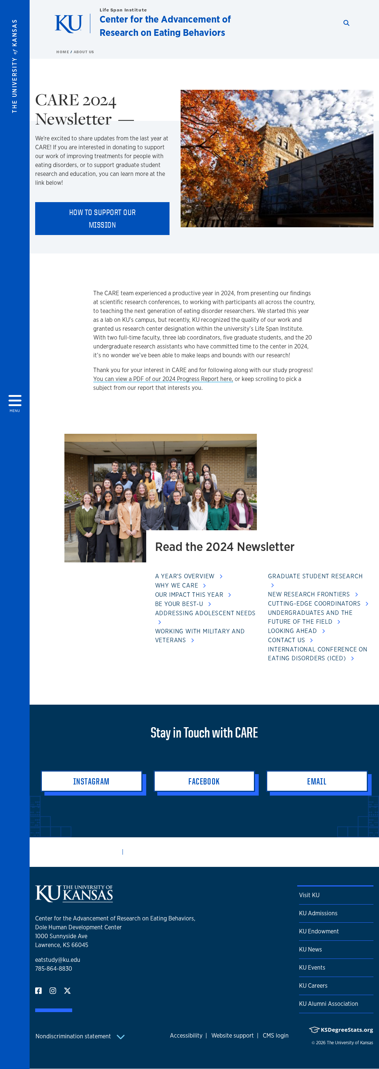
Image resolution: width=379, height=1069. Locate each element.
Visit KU (309, 895)
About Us (84, 51)
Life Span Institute (123, 10)
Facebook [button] (204, 781)
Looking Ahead (293, 631)
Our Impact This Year (190, 595)
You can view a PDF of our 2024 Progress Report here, (163, 379)
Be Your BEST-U (180, 604)
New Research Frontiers (310, 594)
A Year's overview (186, 576)
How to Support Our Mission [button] (102, 218)
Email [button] (317, 781)
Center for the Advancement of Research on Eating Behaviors (165, 26)
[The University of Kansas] (74, 899)
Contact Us (287, 640)
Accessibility (186, 1035)
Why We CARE (177, 585)
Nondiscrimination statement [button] (74, 1036)
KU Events (312, 967)
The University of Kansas (350, 1043)
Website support (232, 1035)
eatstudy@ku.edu (57, 960)
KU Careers (313, 986)
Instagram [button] (91, 781)
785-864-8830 (53, 969)
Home (63, 51)
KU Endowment (319, 931)
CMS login (276, 1035)
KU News (310, 949)
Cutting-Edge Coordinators (315, 603)
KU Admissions (318, 913)
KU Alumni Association (328, 1004)
